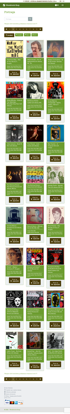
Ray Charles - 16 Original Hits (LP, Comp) (53, 145)
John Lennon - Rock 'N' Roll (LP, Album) (14, 145)
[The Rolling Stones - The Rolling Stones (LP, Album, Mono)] (14, 174)
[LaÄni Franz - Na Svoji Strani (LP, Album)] (14, 340)
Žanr (27, 35)
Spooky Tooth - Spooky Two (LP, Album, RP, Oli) (55, 186)
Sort (35, 35)
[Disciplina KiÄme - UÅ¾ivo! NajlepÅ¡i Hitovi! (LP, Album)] (14, 299)
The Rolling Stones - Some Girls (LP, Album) (34, 186)
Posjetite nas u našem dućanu (13, 390)
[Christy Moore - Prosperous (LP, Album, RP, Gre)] (14, 215)
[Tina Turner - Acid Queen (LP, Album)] (35, 133)
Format (19, 35)
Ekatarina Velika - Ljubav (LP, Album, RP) (34, 101)
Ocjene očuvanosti (10, 394)
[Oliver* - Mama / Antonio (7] (14, 256)
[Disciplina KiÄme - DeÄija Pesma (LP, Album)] (35, 299)
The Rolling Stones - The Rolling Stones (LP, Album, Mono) (14, 186)
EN (63, 1)
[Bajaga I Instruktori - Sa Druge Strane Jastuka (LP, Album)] (55, 49)
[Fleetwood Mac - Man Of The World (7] (14, 49)
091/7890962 (9, 388)
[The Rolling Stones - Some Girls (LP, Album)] (35, 174)
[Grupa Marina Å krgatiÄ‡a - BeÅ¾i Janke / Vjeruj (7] (55, 90)
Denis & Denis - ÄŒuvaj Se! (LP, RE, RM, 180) (34, 227)
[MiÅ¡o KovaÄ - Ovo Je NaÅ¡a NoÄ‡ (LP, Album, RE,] (35, 49)
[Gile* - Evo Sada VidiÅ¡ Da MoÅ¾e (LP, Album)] (55, 340)
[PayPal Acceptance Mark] (13, 402)
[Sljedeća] (40, 29)
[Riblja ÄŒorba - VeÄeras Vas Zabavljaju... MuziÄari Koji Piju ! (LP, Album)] (14, 90)
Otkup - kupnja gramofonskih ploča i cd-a (12, 396)
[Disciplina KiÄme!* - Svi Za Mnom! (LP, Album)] (35, 256)
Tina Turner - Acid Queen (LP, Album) (33, 145)
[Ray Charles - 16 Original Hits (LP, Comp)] (55, 133)
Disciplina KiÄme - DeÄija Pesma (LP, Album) (33, 311)
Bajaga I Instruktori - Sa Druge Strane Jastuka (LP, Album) (55, 61)
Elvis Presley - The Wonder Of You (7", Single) (54, 227)
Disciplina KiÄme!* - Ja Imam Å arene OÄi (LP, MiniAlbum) (55, 311)
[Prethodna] (6, 29)
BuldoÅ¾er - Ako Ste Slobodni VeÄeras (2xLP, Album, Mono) (35, 353)
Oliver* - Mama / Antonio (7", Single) (13, 268)
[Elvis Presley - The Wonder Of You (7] (55, 215)
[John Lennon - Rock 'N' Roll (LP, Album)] (14, 133)
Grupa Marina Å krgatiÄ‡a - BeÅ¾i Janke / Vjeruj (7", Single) (54, 103)
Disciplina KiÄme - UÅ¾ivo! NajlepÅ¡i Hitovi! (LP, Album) (13, 311)
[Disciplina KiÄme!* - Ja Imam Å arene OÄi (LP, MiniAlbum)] (55, 299)
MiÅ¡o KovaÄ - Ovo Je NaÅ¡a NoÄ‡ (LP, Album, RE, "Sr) (34, 61)
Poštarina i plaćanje (10, 392)
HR (60, 1)
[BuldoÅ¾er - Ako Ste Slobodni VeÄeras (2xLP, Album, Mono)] (35, 340)
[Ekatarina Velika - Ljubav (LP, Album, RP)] (35, 90)
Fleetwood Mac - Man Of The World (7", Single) (14, 61)
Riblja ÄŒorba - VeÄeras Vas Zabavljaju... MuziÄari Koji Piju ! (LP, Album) (14, 103)
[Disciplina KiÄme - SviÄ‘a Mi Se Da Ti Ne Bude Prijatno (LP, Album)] (55, 256)
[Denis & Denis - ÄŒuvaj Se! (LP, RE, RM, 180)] (35, 215)
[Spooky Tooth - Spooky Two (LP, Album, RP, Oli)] (55, 174)
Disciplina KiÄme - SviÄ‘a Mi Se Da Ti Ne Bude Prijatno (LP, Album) (54, 269)
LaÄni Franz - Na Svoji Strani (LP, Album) (14, 352)
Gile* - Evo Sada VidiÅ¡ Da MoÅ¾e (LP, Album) (55, 352)
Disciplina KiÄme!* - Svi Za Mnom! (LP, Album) (34, 268)
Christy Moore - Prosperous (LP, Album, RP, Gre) (14, 227)
